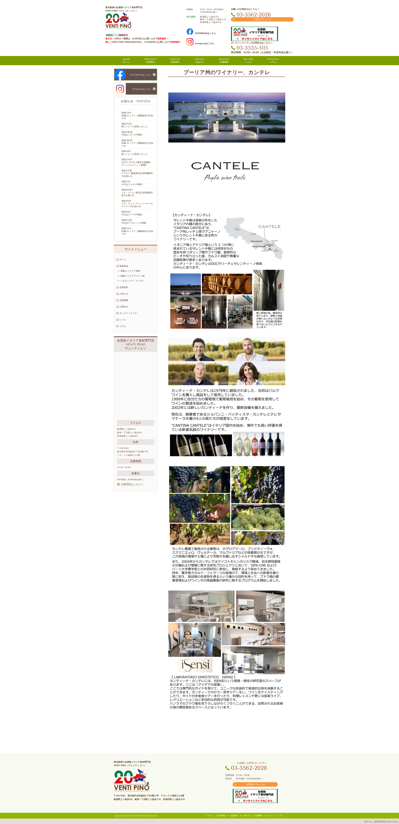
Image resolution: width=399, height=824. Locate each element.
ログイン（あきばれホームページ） (381, 821)
